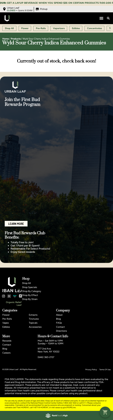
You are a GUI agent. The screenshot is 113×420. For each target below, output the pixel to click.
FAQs (59, 322)
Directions (61, 330)
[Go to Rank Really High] (56, 415)
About (59, 314)
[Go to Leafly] (9, 296)
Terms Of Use (105, 369)
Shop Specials (29, 287)
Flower (6, 314)
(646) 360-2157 (46, 357)
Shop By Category (31, 291)
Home (5, 38)
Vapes (5, 322)
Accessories (35, 327)
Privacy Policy (91, 369)
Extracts (33, 314)
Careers (6, 352)
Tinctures (34, 318)
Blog (58, 318)
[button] (25, 9)
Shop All (26, 283)
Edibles (6, 327)
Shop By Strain (30, 299)
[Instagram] (3, 296)
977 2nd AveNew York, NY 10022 (48, 350)
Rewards (6, 340)
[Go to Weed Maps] (14, 296)
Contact (60, 327)
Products (16, 38)
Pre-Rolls (7, 318)
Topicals (33, 322)
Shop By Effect (30, 295)
